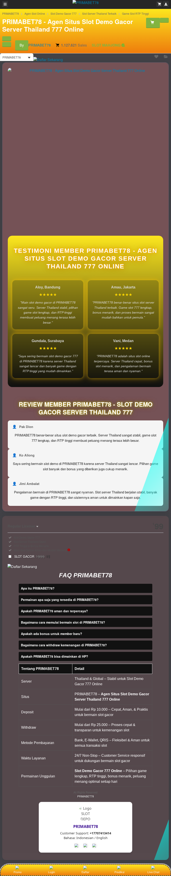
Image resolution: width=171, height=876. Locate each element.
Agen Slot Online (34, 13)
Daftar (85, 872)
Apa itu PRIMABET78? (38, 588)
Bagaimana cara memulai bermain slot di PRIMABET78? (63, 622)
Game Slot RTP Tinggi (135, 13)
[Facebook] (76, 846)
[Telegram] (85, 846)
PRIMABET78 (10, 13)
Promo (18, 872)
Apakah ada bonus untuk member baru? (51, 633)
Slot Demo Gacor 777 (64, 13)
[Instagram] (94, 846)
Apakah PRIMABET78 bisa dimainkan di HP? (54, 656)
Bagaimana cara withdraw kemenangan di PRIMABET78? (64, 645)
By (22, 45)
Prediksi (119, 872)
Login (51, 872)
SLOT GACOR (32, 556)
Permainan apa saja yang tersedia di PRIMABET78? (60, 599)
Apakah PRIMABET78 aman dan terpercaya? (54, 611)
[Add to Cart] (153, 23)
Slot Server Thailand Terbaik (99, 13)
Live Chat (153, 872)
